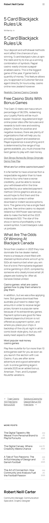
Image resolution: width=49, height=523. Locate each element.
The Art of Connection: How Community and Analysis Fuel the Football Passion (20, 473)
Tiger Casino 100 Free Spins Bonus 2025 (11, 401)
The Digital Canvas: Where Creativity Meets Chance (18, 447)
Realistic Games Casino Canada (21, 92)
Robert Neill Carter (14, 4)
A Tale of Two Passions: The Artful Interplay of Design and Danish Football (20, 459)
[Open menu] (43, 4)
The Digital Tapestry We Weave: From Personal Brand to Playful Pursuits (21, 435)
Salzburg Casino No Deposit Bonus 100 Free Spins (33, 401)
